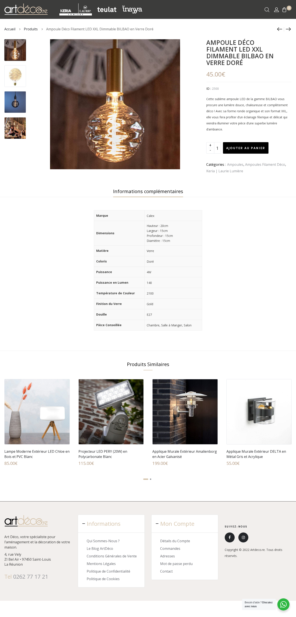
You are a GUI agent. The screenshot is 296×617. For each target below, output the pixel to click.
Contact (166, 571)
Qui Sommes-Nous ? (103, 541)
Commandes (170, 548)
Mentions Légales (101, 563)
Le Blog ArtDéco (100, 548)
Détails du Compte (175, 541)
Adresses (167, 556)
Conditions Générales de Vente (112, 556)
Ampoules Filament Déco (265, 164)
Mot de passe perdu (176, 563)
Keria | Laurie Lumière (224, 171)
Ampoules (235, 164)
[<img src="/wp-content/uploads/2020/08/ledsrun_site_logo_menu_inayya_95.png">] (132, 9)
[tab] (148, 191)
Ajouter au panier (245, 148)
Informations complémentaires (148, 191)
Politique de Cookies (103, 578)
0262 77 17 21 (30, 576)
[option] (15, 48)
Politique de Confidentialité (108, 571)
